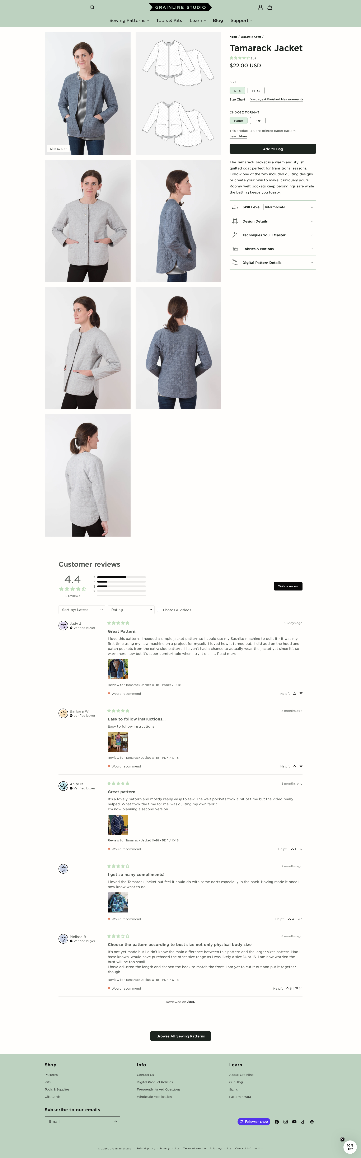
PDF (257, 120)
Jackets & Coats (251, 36)
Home (234, 36)
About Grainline (241, 1075)
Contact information (249, 1148)
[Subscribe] (115, 1121)
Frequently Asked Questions (158, 1089)
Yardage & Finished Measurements (276, 99)
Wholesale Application (154, 1096)
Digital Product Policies (155, 1082)
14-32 (256, 90)
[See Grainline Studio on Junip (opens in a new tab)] (191, 1002)
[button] (92, 7)
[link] (242, 58)
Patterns (51, 1075)
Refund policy (146, 1148)
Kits (48, 1082)
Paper (238, 120)
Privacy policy (169, 1148)
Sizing (233, 1089)
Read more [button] (226, 653)
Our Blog (236, 1082)
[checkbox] (180, 609)
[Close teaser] (342, 1139)
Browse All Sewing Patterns (180, 1036)
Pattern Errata (240, 1096)
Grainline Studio (120, 1148)
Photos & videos (177, 610)
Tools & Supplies (57, 1089)
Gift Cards (52, 1096)
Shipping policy (220, 1148)
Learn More (238, 136)
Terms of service (194, 1148)
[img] (82, 627)
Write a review (288, 586)
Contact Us (145, 1075)
